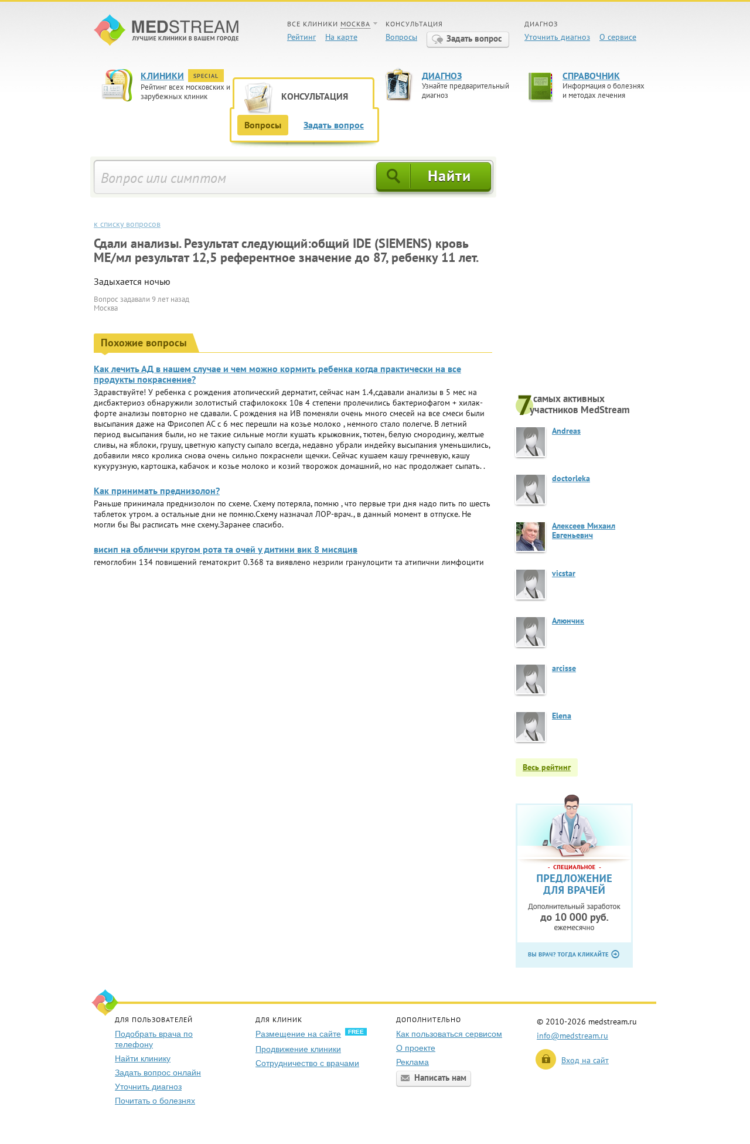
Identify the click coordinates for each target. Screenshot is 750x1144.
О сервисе (617, 37)
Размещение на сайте (298, 1034)
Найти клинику (143, 1058)
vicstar (563, 573)
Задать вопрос (474, 38)
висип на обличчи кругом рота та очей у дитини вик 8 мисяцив (225, 549)
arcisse (564, 668)
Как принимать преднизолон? (157, 490)
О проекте (415, 1048)
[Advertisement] (586, 273)
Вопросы (401, 37)
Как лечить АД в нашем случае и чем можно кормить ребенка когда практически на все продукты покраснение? (277, 374)
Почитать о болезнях (155, 1100)
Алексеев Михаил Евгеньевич (583, 530)
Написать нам (440, 1077)
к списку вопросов (127, 224)
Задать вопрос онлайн (158, 1072)
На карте (341, 37)
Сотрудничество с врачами (307, 1063)
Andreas (566, 430)
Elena (561, 715)
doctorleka (571, 478)
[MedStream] (166, 31)
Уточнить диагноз (557, 37)
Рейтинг (301, 37)
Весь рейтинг (547, 767)
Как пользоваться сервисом (449, 1034)
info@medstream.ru (572, 1035)
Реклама (412, 1062)
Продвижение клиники (298, 1049)
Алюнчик (568, 620)
